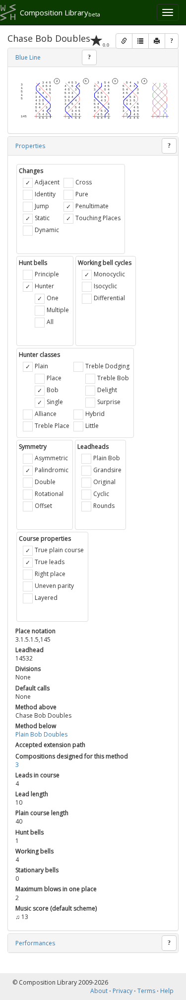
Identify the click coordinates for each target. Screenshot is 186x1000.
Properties (30, 146)
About (99, 991)
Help (167, 991)
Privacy (122, 991)
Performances (35, 943)
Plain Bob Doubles (41, 734)
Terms (146, 991)
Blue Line (28, 57)
